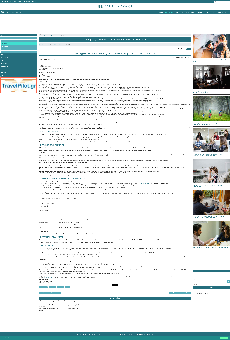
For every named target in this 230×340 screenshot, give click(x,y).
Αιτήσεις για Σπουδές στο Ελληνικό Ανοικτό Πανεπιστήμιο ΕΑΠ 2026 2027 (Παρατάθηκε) (210, 91)
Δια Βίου (193, 12)
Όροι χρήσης (84, 334)
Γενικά (3, 40)
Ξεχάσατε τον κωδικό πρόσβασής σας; (203, 291)
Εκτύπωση (188, 49)
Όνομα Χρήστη (196, 275)
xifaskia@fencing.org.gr (144, 183)
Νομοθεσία (220, 12)
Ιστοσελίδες (34, 1)
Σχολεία (161, 12)
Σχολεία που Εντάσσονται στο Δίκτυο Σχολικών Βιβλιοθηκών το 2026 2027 (59, 308)
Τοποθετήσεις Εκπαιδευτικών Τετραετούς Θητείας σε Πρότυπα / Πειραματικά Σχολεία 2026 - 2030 (208, 154)
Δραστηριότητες (169, 12)
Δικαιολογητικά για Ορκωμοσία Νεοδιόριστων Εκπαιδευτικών (211, 247)
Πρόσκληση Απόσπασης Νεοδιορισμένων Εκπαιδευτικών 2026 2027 (211, 60)
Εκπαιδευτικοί (208, 12)
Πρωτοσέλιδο (4, 1)
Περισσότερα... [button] (14, 337)
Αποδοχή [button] (224, 337)
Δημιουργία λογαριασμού (200, 296)
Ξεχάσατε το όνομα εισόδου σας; (201, 293)
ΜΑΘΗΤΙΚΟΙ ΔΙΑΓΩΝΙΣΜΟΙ (57, 44)
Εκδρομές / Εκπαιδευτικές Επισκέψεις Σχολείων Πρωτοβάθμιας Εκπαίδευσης (207, 123)
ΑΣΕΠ (214, 12)
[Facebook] (178, 49)
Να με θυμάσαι (197, 284)
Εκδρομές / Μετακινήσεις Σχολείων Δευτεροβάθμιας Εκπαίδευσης (57, 301)
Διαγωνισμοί (4, 43)
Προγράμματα (5, 46)
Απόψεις (20, 1)
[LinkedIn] (181, 49)
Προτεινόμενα (13, 1)
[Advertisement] (112, 22)
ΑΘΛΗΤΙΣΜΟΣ (60, 287)
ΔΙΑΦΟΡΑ (3, 75)
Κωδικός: (195, 279)
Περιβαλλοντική (5, 51)
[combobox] (222, 2)
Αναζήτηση (91, 334)
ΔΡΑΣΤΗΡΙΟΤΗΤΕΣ (43, 287)
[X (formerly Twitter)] (184, 49)
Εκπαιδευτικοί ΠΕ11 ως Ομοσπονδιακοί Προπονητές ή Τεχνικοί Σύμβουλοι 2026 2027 (62, 305)
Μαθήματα (177, 12)
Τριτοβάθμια (199, 12)
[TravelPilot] (18, 85)
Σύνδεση (211, 287)
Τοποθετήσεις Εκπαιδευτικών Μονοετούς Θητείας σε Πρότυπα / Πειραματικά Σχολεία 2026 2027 (208, 217)
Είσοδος (100, 334)
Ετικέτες (96, 334)
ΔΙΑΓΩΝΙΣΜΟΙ (52, 287)
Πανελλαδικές (185, 12)
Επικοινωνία (27, 1)
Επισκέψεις (4, 49)
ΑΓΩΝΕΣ (67, 287)
